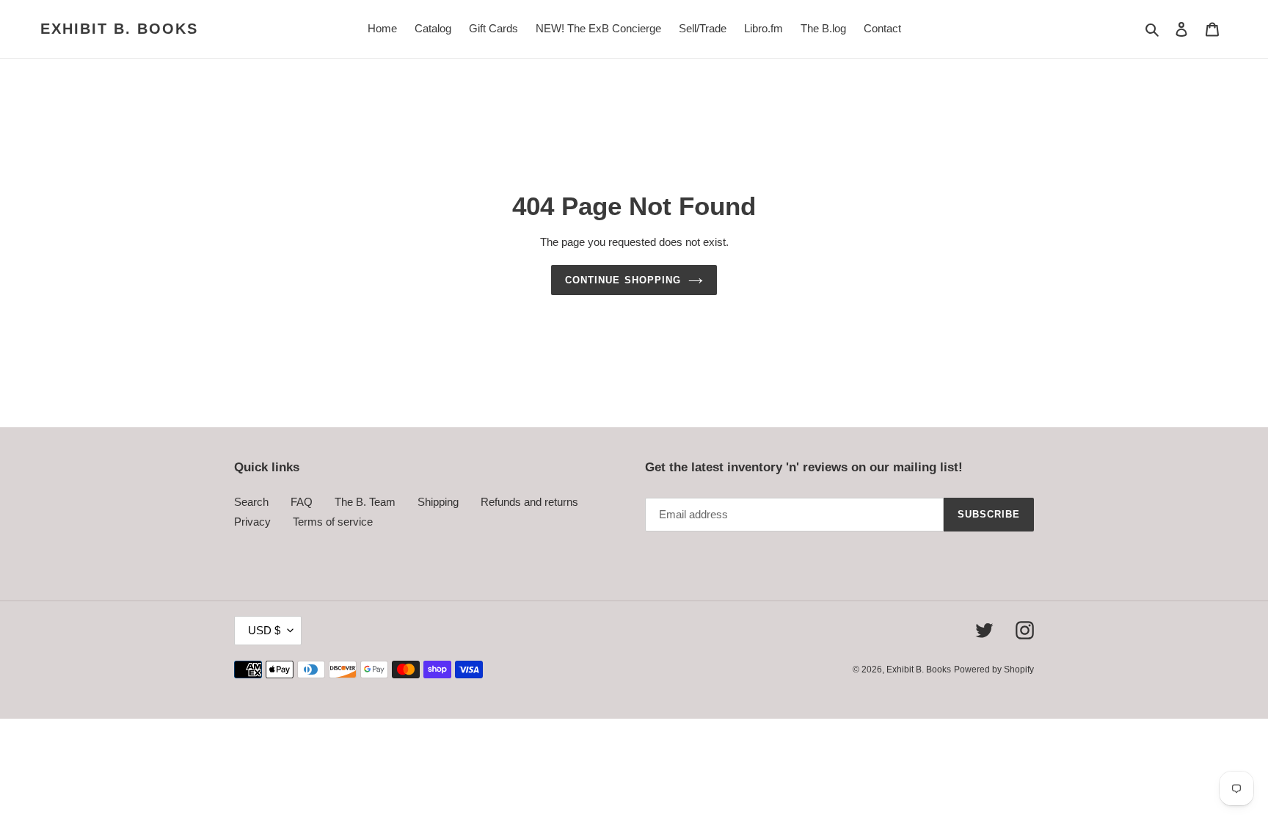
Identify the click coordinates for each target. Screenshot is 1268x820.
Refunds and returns (529, 502)
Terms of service (333, 521)
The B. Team (365, 502)
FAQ (302, 502)
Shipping (438, 502)
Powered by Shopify (994, 669)
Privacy (252, 521)
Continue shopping (623, 280)
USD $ (264, 630)
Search (251, 502)
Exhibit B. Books (119, 29)
